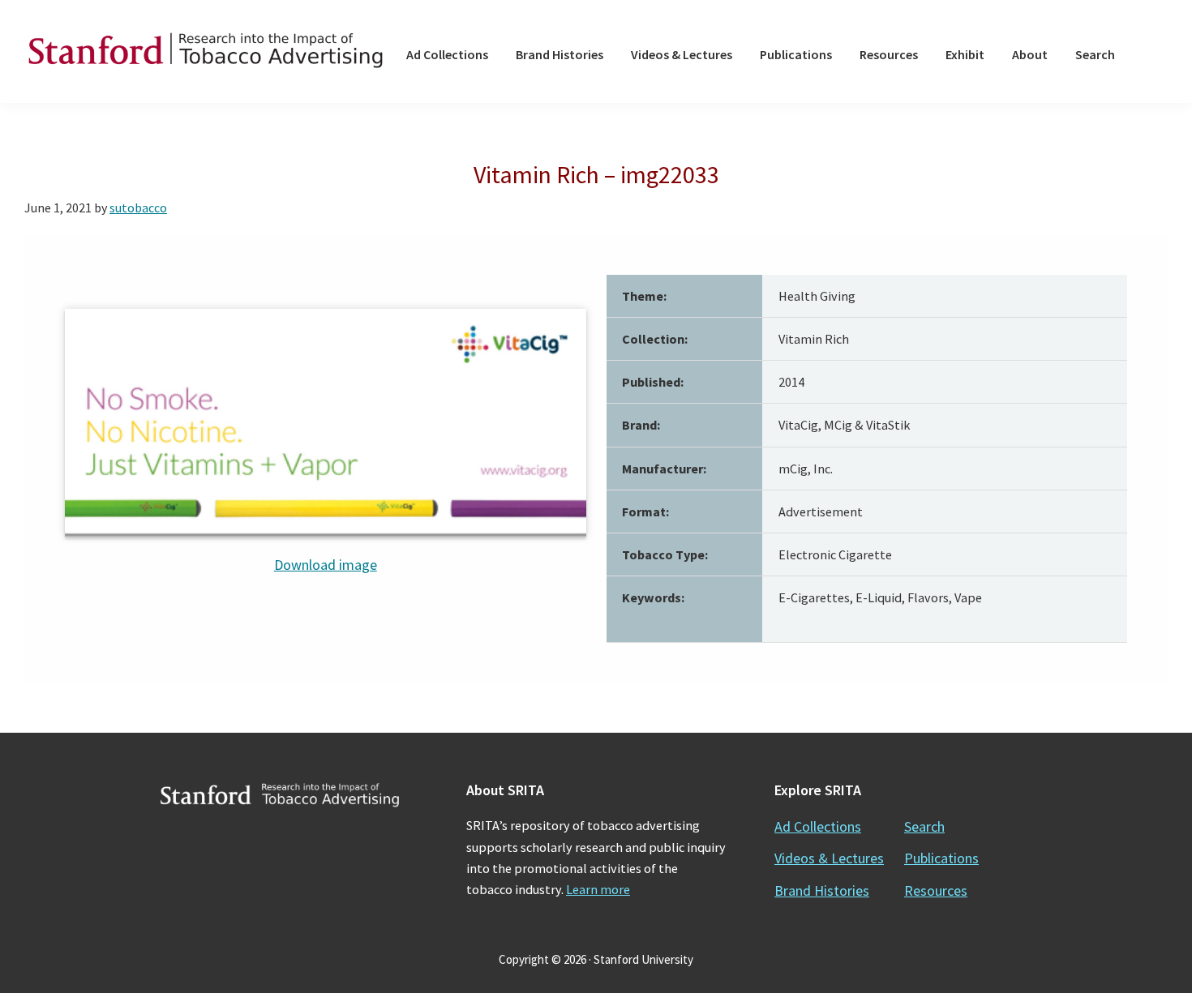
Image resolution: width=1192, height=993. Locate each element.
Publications (941, 858)
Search (924, 826)
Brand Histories (821, 890)
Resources (935, 890)
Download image (325, 564)
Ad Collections (817, 826)
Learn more (598, 889)
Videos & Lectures (829, 858)
